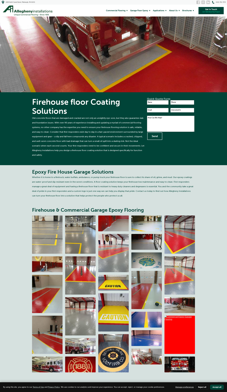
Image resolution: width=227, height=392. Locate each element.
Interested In (176, 110)
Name (150, 102)
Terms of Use (38, 387)
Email (150, 110)
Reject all (202, 387)
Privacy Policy (54, 387)
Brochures (187, 10)
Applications (158, 10)
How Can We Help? (155, 118)
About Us (173, 10)
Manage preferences (184, 387)
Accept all (217, 387)
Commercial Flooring (115, 10)
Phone (173, 102)
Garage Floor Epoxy (139, 10)
